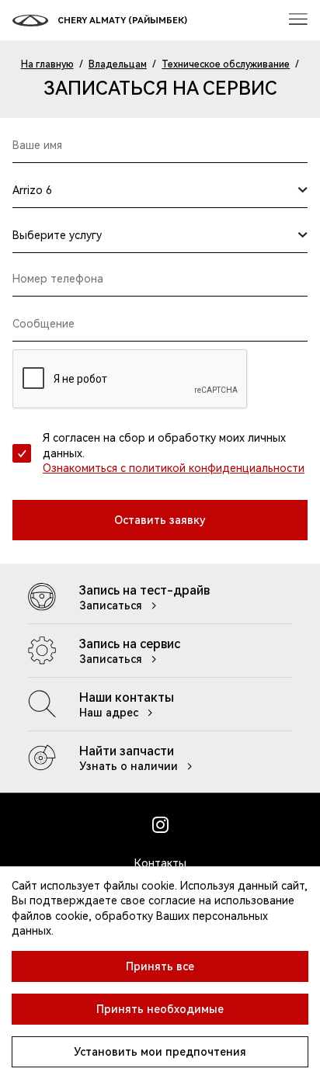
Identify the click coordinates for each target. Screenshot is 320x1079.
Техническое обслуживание (226, 64)
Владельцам (118, 64)
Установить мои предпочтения (160, 1052)
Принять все (160, 966)
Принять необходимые (160, 1009)
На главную (47, 64)
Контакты (160, 863)
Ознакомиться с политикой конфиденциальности (173, 468)
